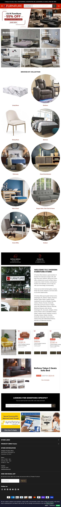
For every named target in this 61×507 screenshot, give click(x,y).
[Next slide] (56, 18)
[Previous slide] (4, 18)
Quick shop (21, 352)
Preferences (52, 505)
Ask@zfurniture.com (6, 469)
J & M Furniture (21, 347)
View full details (45, 380)
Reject (46, 505)
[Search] (54, 6)
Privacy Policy (49, 503)
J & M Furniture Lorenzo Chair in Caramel (24, 344)
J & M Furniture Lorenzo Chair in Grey (40, 344)
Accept (57, 505)
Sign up (23, 481)
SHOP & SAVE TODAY (41, 324)
